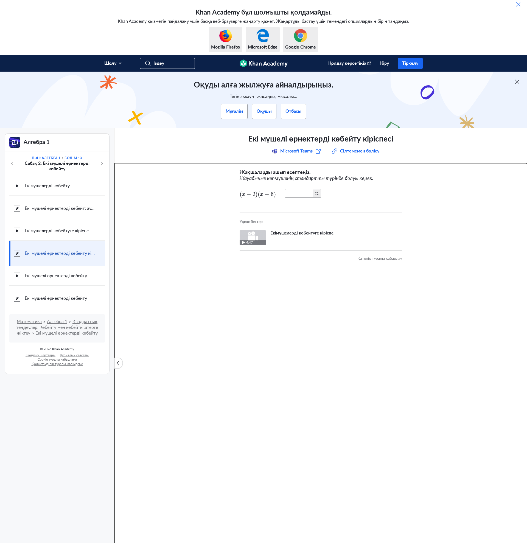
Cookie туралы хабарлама (57, 359)
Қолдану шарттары (40, 355)
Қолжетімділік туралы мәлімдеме (57, 364)
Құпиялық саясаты (74, 355)
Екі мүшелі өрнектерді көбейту (56, 276)
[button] (317, 193)
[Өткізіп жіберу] (518, 4)
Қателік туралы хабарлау (379, 259)
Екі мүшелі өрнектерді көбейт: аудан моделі (60, 208)
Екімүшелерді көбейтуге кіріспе (57, 231)
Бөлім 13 (73, 158)
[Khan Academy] (264, 63)
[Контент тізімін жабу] (118, 363)
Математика (29, 321)
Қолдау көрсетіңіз (347, 63)
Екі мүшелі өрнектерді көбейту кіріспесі (60, 253)
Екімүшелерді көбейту (47, 186)
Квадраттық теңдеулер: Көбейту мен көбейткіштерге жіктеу (57, 327)
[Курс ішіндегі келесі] (102, 163)
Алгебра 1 (57, 321)
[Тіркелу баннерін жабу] (517, 81)
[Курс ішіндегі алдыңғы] (12, 163)
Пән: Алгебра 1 (46, 158)
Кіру (384, 63)
